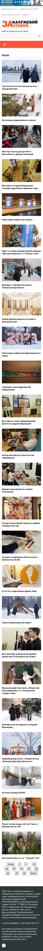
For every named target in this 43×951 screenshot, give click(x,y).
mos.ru (25, 15)
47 (29, 868)
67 (17, 873)
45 (14, 868)
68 (24, 873)
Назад (11, 864)
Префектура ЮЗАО (9, 9)
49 (8, 873)
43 (34, 864)
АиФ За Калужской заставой (15, 31)
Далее (33, 873)
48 (36, 868)
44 (7, 868)
